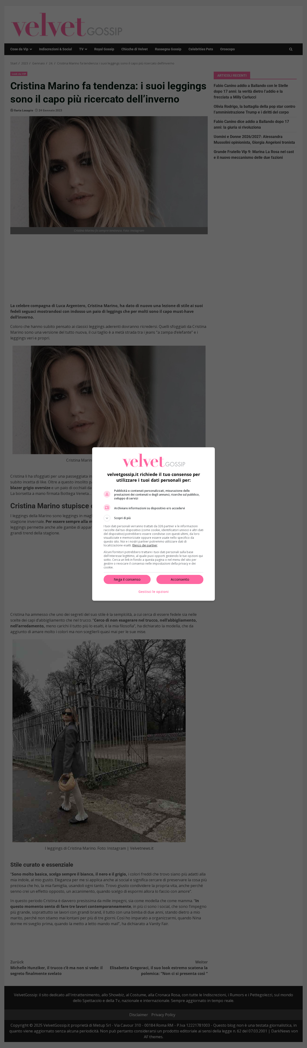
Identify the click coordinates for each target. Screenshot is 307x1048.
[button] (153, 518)
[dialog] (153, 524)
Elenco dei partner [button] (144, 545)
